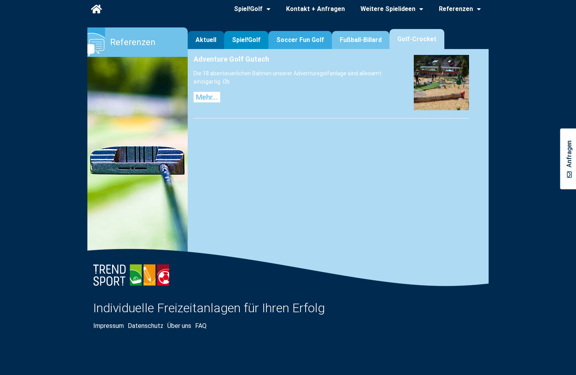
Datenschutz (145, 325)
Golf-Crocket (417, 39)
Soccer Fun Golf (300, 40)
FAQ (200, 325)
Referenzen (456, 9)
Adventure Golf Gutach (231, 59)
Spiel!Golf (248, 9)
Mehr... (207, 97)
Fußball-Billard (361, 40)
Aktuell (206, 40)
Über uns (179, 325)
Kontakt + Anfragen (315, 9)
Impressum (108, 325)
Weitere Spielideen (387, 9)
